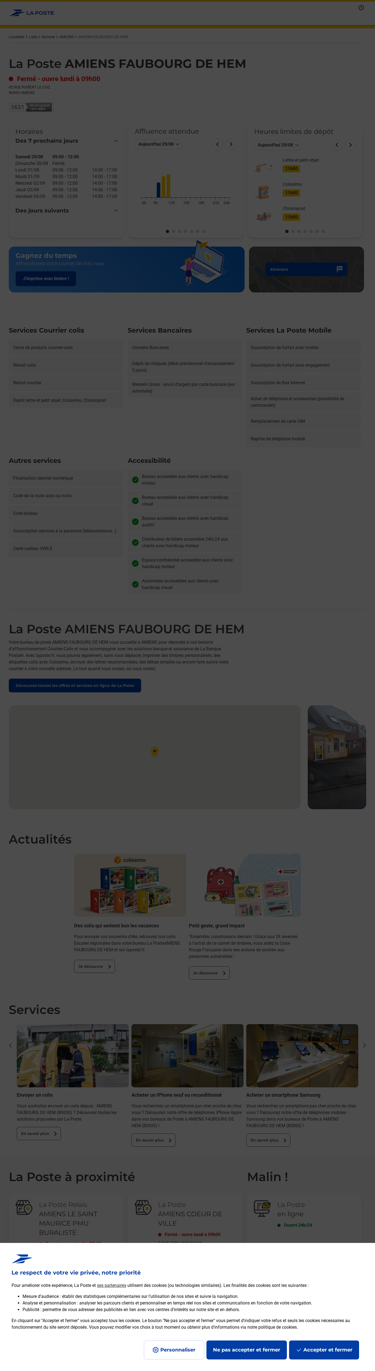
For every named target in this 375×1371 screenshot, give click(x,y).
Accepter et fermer (327, 1350)
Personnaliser (177, 1350)
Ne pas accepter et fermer (246, 1350)
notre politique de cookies (272, 1327)
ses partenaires (111, 1285)
